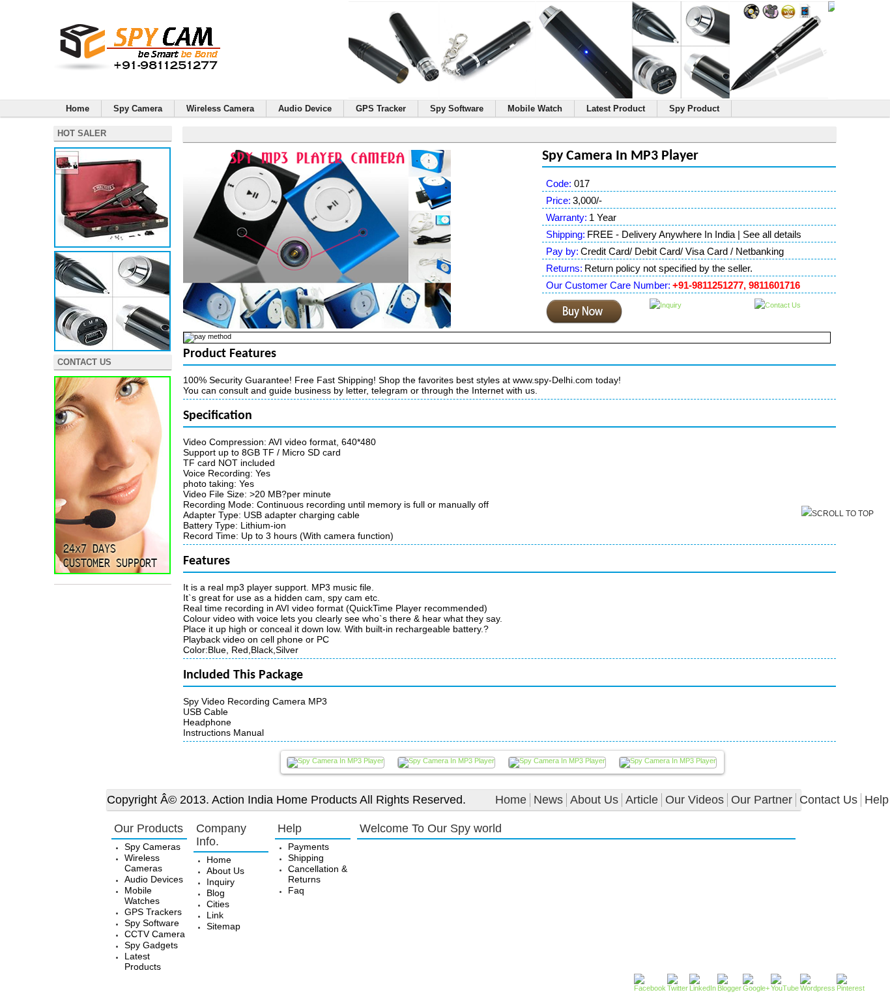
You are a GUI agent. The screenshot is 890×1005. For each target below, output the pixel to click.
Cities (218, 904)
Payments (308, 846)
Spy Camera (137, 108)
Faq (296, 890)
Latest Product (615, 108)
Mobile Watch (535, 108)
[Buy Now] (584, 321)
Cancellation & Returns (317, 874)
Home (77, 108)
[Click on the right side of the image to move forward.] (335, 762)
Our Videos (694, 799)
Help (877, 799)
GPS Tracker (381, 108)
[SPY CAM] (138, 68)
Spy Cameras (152, 846)
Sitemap (223, 926)
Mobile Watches (142, 895)
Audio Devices (153, 879)
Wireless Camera (220, 108)
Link (215, 915)
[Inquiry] (666, 305)
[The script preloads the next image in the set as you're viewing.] (557, 762)
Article (641, 799)
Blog (216, 893)
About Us (594, 799)
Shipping (306, 857)
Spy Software (456, 108)
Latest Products (142, 961)
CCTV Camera (154, 934)
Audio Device (305, 108)
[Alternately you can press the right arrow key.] (446, 762)
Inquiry (221, 882)
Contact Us (828, 799)
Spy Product (694, 108)
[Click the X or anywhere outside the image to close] (667, 762)
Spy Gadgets (151, 945)
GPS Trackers (153, 912)
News (548, 799)
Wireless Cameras (143, 862)
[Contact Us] (112, 571)
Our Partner (761, 799)
